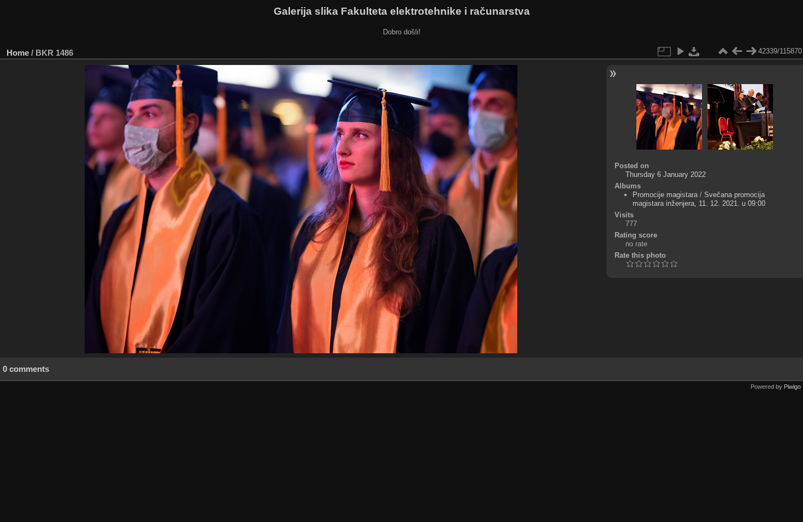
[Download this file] (694, 51)
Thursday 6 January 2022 (665, 174)
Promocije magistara (665, 195)
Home (18, 52)
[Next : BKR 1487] (751, 51)
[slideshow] (680, 51)
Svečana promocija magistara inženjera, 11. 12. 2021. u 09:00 (699, 199)
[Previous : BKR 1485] (737, 51)
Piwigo (792, 386)
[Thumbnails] (723, 51)
